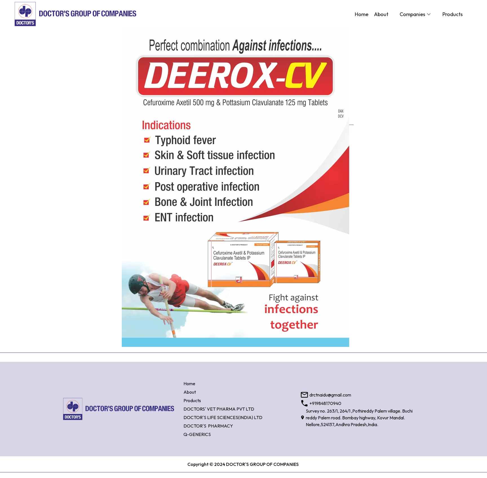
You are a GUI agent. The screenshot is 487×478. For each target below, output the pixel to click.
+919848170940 (325, 403)
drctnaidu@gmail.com (330, 395)
